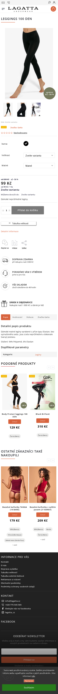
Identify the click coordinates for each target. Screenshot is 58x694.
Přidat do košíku (28, 210)
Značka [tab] (44, 317)
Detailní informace (9, 231)
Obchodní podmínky (11, 583)
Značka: (16, 127)
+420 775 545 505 (13, 605)
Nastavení (29, 681)
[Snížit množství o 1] (3, 210)
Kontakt (5, 562)
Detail (14, 421)
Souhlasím (29, 687)
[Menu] (3, 8)
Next (53, 367)
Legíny (38, 354)
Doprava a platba (9, 569)
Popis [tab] (5, 317)
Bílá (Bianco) (14, 529)
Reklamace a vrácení (11, 579)
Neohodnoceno (20, 133)
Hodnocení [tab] (17, 317)
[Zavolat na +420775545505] (9, 2)
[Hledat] (49, 3)
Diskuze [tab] (30, 317)
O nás (3, 565)
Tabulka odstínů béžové (12, 576)
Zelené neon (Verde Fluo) (14, 540)
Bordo (48, 529)
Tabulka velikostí (20, 223)
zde (33, 676)
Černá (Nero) (14, 436)
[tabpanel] (14, 407)
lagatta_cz (10, 612)
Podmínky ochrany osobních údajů (18, 586)
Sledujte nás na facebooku (18, 608)
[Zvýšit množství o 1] (9, 210)
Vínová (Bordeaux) (14, 535)
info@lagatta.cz (12, 601)
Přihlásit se (29, 660)
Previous (49, 367)
